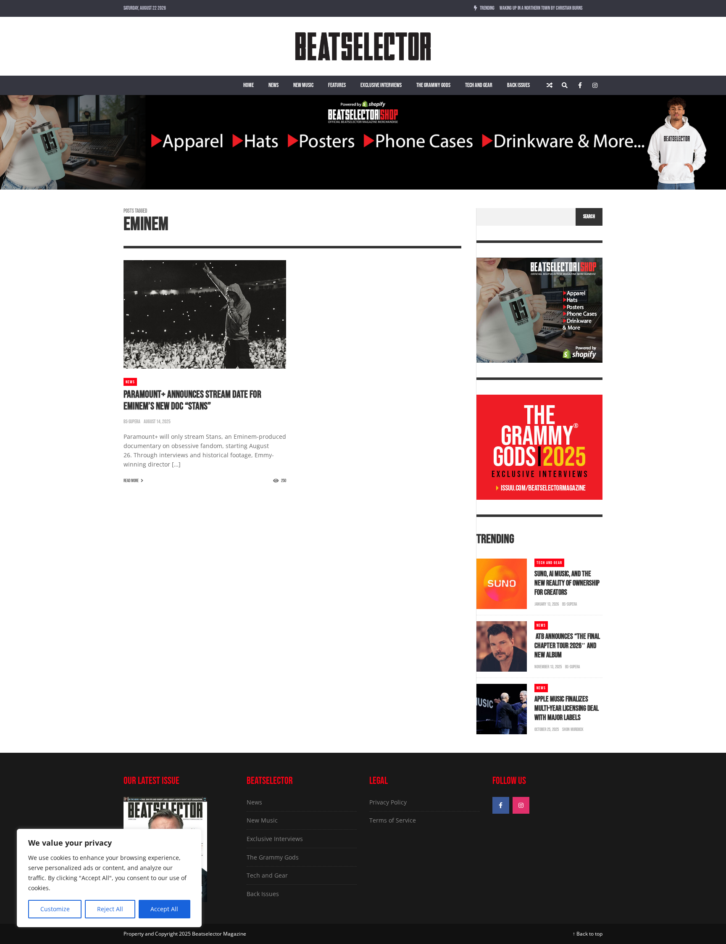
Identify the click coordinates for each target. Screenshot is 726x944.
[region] (109, 878)
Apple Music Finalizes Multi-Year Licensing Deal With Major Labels (566, 708)
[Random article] (549, 85)
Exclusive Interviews (381, 85)
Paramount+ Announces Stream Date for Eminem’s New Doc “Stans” (192, 400)
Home (248, 85)
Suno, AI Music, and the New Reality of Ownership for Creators (567, 583)
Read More (131, 480)
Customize (55, 909)
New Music (303, 85)
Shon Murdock (573, 729)
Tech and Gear (478, 85)
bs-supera (132, 422)
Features (337, 85)
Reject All (110, 909)
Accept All (164, 909)
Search (589, 217)
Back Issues (518, 85)
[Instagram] (594, 85)
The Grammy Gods (433, 85)
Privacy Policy (388, 802)
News (273, 85)
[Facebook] (579, 85)
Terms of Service (392, 820)
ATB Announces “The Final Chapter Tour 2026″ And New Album (567, 645)
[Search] (564, 85)
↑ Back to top (587, 933)
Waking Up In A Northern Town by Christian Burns (541, 8)
